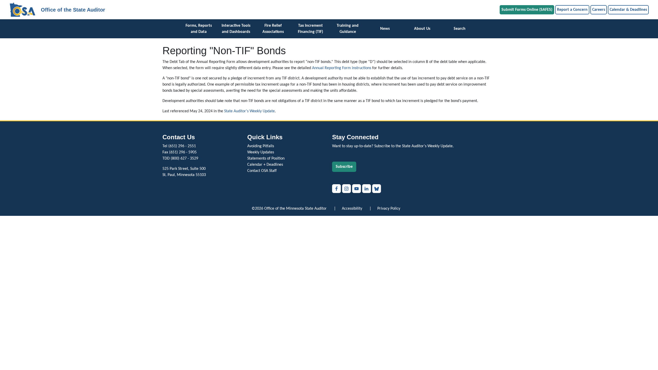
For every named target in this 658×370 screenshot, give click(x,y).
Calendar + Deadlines (265, 165)
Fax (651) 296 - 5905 (179, 152)
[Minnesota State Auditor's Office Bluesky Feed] (376, 189)
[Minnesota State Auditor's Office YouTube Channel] (357, 189)
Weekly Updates (260, 152)
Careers (598, 10)
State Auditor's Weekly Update (249, 111)
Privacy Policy (388, 209)
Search (459, 29)
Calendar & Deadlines (628, 10)
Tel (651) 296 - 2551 (179, 146)
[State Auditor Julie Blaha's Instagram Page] (347, 189)
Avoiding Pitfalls (260, 146)
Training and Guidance (348, 29)
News (385, 29)
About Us (422, 29)
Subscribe (344, 167)
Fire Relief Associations (273, 29)
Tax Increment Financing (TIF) (310, 29)
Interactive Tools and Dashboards (236, 29)
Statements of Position (266, 158)
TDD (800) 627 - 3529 (180, 158)
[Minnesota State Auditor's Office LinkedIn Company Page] (367, 189)
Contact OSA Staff (262, 171)
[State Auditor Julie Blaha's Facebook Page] (337, 189)
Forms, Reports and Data (199, 29)
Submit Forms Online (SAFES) (526, 10)
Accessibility (352, 209)
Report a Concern (572, 10)
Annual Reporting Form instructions (341, 68)
